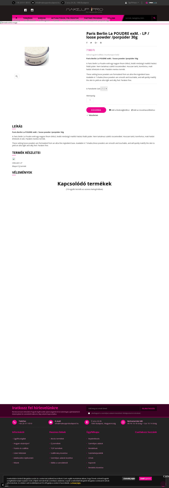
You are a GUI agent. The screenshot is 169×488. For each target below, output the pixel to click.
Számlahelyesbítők (95, 453)
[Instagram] (32, 10)
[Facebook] (25, 10)
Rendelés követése (95, 467)
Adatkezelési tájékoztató (23, 458)
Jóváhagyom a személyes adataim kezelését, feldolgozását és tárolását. (116, 413)
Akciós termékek (57, 438)
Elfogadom (145, 478)
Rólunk (16, 463)
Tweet (91, 43)
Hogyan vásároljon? (21, 443)
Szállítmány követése (59, 453)
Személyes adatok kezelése (62, 458)
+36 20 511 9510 (23, 2)
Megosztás (86, 43)
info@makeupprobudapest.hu (47, 2)
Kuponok (92, 463)
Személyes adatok (95, 443)
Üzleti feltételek (20, 453)
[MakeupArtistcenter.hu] (84, 10)
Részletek (75, 483)
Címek (90, 458)
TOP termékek (56, 448)
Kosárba (96, 110)
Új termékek (55, 443)
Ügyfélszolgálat (20, 438)
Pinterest (101, 43)
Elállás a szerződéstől (59, 463)
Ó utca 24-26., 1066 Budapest (77, 2)
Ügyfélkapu (92, 432)
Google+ (96, 43)
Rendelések (92, 448)
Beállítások (129, 478)
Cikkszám (16, 163)
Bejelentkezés (94, 438)
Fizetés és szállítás (21, 448)
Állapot (15, 166)
